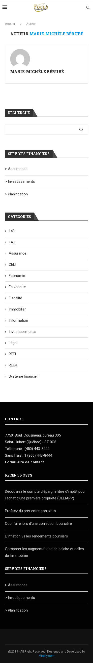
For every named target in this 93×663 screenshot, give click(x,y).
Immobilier (17, 309)
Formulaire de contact (24, 462)
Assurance (17, 253)
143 (12, 231)
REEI (12, 354)
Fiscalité (15, 298)
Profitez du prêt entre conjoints (30, 511)
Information (18, 320)
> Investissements (20, 181)
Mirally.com (46, 656)
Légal (13, 343)
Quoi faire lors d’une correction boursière (38, 523)
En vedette (17, 287)
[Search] (88, 7)
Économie (17, 275)
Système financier (23, 376)
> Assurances (16, 169)
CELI (12, 264)
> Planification (16, 194)
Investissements (22, 331)
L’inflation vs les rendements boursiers (36, 536)
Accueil (10, 24)
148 (12, 242)
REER (13, 365)
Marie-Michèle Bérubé (37, 71)
